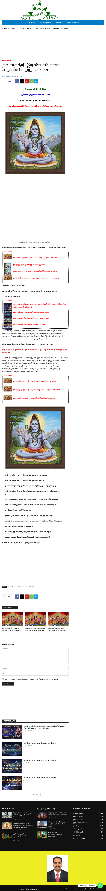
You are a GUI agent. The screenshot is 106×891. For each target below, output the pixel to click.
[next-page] (7, 635)
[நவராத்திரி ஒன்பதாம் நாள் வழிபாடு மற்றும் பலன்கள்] (35, 619)
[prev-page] (3, 635)
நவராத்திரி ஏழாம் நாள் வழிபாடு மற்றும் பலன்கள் (34, 398)
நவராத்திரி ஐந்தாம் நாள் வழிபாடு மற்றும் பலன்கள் (35, 257)
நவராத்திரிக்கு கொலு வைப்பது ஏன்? (29, 265)
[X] (22, 81)
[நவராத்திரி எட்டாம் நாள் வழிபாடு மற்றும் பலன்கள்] (12, 619)
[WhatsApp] (31, 81)
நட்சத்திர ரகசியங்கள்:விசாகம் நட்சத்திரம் (31, 318)
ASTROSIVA (7, 76)
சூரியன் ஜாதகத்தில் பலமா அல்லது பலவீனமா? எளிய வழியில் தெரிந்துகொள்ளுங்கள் (23, 825)
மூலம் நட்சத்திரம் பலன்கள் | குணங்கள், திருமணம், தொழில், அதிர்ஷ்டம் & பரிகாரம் (39, 305)
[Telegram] (36, 81)
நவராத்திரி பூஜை (25, 28)
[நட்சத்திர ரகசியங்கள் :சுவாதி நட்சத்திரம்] (12, 783)
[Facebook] (17, 81)
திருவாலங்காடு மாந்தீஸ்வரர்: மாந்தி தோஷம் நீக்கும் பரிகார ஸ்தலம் (56, 824)
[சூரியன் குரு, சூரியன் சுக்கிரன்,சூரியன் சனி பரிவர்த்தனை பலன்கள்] (7, 836)
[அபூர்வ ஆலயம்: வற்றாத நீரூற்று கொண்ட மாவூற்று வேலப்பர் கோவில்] (7, 815)
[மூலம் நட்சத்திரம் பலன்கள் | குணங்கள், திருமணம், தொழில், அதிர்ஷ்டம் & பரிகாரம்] (12, 732)
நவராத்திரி (10, 586)
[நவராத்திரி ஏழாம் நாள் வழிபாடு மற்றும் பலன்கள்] (58, 619)
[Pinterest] (27, 81)
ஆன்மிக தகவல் (12, 28)
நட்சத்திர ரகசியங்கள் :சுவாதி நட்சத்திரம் (30, 325)
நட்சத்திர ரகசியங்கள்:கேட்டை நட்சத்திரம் (31, 312)
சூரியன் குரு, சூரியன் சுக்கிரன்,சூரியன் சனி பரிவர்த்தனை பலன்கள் (20, 836)
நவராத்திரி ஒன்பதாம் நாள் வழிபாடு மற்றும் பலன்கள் (36, 390)
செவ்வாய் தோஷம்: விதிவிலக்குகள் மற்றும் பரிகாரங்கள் (55, 834)
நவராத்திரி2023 (30, 586)
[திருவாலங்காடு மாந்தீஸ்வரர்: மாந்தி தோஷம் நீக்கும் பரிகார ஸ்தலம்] (42, 824)
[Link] (100, 885)
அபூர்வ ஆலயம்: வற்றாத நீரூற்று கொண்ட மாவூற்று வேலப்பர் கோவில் (22, 815)
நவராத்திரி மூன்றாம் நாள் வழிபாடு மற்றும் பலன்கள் (36, 278)
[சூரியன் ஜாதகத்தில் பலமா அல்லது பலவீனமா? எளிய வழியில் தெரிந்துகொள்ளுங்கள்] (7, 825)
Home (4, 28)
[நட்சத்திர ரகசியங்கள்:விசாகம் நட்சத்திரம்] (12, 766)
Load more (34, 794)
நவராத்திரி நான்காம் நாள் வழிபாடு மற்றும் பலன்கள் (36, 271)
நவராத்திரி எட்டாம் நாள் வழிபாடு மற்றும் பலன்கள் (35, 381)
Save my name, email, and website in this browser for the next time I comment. (31, 679)
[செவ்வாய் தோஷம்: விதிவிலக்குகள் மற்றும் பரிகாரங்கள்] (42, 834)
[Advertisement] (35, 45)
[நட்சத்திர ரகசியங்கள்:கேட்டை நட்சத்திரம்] (12, 749)
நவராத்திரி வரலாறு (19, 586)
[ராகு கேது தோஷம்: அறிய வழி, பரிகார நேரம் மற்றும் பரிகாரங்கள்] (42, 815)
